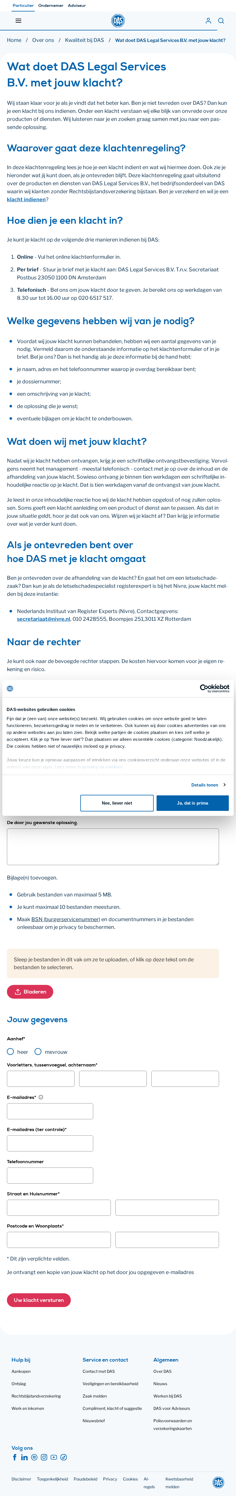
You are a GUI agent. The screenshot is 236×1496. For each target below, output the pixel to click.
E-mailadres (21, 1098)
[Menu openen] (18, 21)
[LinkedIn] (24, 1457)
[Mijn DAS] (208, 20)
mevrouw (56, 1052)
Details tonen (204, 784)
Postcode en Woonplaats (35, 1226)
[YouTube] (54, 1457)
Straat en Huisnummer (33, 1194)
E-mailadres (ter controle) (37, 1130)
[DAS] (118, 21)
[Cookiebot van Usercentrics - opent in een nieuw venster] (204, 688)
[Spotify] (34, 1457)
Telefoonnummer (25, 1162)
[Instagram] (44, 1457)
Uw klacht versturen (39, 1300)
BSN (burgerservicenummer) (65, 919)
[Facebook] (15, 1457)
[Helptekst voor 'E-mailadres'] (41, 1097)
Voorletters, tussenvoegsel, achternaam (52, 1065)
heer (22, 1052)
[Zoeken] (221, 20)
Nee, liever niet (117, 803)
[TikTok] (63, 1457)
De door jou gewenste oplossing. (42, 823)
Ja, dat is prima (192, 803)
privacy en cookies (102, 766)
